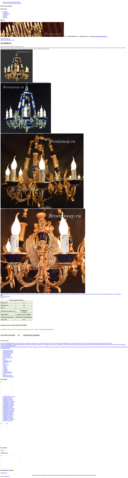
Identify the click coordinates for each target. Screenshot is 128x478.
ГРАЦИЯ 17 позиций (8, 399)
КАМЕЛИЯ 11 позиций (8, 405)
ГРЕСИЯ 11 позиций (8, 400)
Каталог (5, 11)
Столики (5, 368)
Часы (4, 363)
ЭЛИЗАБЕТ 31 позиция (8, 419)
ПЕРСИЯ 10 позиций (8, 412)
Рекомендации (6, 13)
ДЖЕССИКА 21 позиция (9, 401)
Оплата (5, 16)
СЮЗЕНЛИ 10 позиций (8, 414)
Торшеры (5, 359)
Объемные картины (7, 375)
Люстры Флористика (8, 351)
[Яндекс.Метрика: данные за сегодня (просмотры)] (5, 476)
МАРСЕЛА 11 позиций (8, 409)
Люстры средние (7, 355)
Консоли (5, 367)
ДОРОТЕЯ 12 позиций (8, 402)
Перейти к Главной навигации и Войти (12, 3)
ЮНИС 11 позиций (7, 420)
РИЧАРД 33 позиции (8, 413)
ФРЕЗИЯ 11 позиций (8, 418)
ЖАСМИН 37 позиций (8, 403)
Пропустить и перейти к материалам (11, 2)
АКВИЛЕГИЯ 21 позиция (9, 396)
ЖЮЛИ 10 (8, 38)
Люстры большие (7, 353)
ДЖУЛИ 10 (3, 38)
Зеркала (5, 365)
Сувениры (5, 370)
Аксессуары (6, 364)
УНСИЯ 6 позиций (7, 415)
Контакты (5, 17)
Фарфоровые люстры (8, 352)
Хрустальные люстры (8, 350)
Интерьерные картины (8, 376)
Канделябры (6, 362)
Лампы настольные (7, 361)
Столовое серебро (7, 373)
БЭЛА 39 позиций (7, 397)
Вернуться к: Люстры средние (7, 40)
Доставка (5, 15)
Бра (4, 358)
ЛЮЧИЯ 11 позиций (8, 407)
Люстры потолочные (8, 357)
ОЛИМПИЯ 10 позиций (8, 411)
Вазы (4, 374)
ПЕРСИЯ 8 (104, 343)
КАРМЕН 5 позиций (8, 406)
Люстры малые (6, 356)
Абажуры (5, 369)
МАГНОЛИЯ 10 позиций (9, 408)
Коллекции (5, 12)
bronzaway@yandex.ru (100, 36)
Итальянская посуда (7, 371)
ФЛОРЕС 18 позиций (8, 417)
